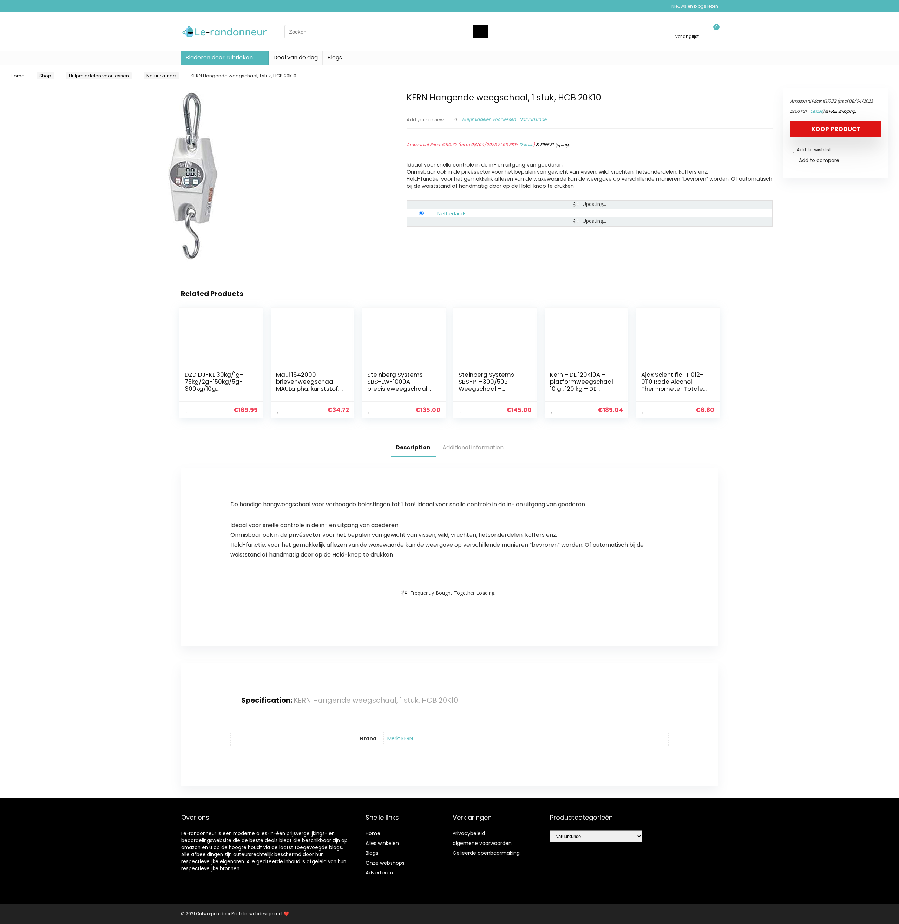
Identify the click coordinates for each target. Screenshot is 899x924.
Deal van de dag (295, 57)
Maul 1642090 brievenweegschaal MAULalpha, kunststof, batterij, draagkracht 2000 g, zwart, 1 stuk (307, 388)
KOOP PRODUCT (835, 129)
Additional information (473, 447)
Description (413, 447)
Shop (45, 75)
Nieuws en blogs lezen (694, 6)
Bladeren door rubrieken (219, 57)
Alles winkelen (382, 843)
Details (526, 145)
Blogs (334, 57)
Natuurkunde (161, 75)
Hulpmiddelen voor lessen (99, 75)
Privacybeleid (469, 833)
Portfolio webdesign (252, 914)
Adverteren (379, 872)
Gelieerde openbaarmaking (486, 853)
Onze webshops (385, 862)
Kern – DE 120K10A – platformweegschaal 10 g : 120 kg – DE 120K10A (581, 385)
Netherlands (452, 213)
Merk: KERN (400, 738)
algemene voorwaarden (482, 843)
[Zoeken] (480, 31)
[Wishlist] (687, 28)
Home (18, 75)
